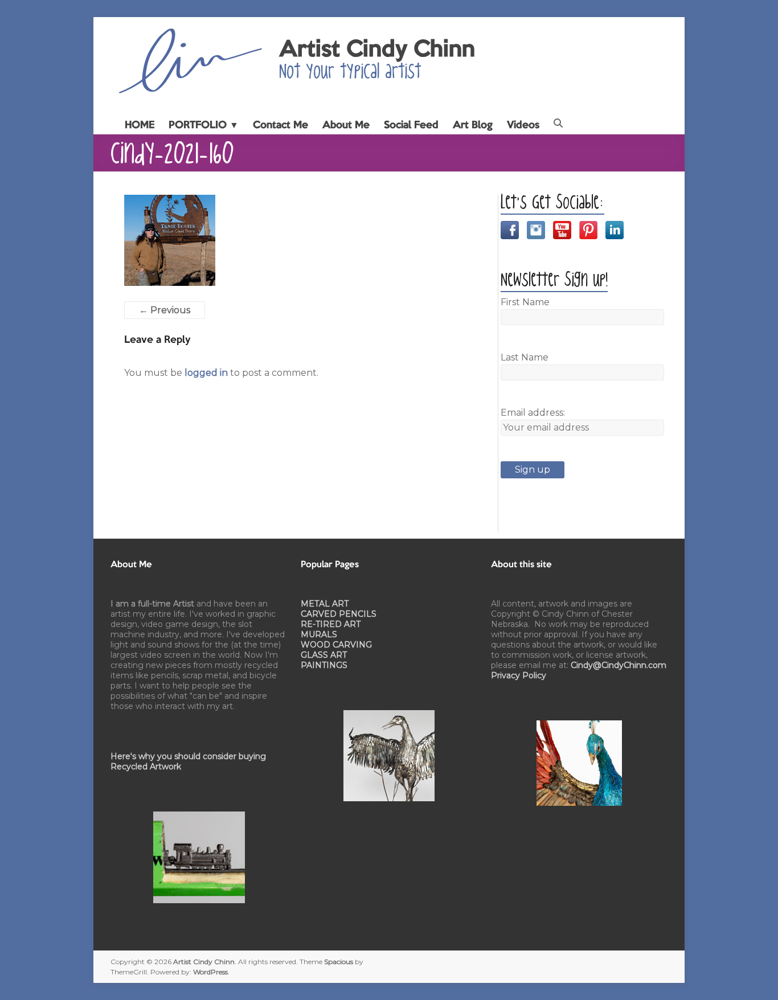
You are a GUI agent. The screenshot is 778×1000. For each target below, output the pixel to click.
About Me (346, 125)
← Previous (164, 310)
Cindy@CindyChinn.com (618, 665)
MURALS (319, 634)
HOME (139, 125)
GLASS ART (324, 655)
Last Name (524, 357)
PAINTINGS (324, 665)
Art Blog (473, 125)
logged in (206, 372)
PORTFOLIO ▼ (204, 125)
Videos (523, 125)
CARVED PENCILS (338, 614)
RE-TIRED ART (331, 624)
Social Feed (411, 125)
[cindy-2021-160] (169, 201)
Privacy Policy (518, 675)
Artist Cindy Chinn (377, 50)
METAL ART (325, 604)
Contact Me (280, 125)
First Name (525, 302)
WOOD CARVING (336, 645)
